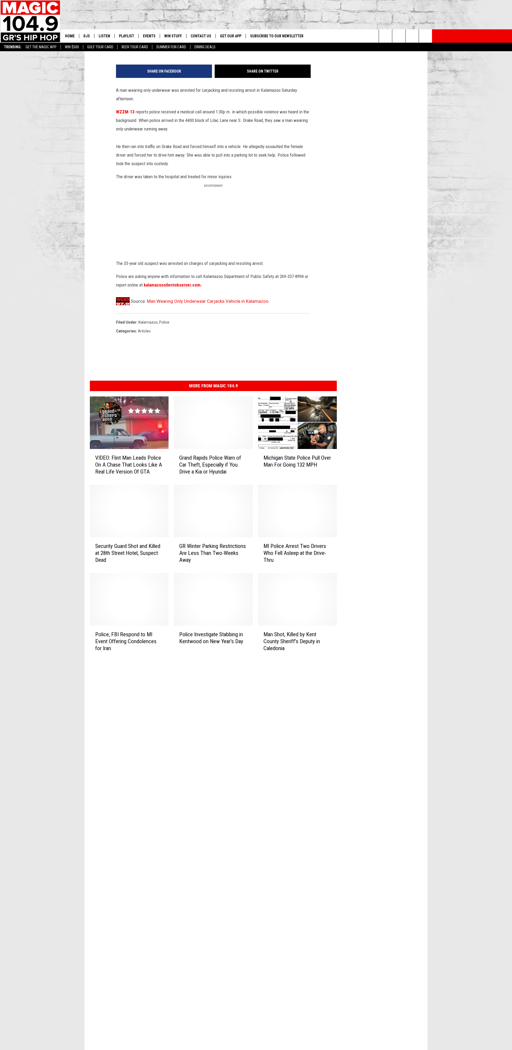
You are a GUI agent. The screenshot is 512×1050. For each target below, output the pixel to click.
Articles (144, 331)
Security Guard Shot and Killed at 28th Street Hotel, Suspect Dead (127, 553)
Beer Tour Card (135, 47)
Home (70, 36)
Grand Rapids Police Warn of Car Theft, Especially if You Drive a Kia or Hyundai (210, 464)
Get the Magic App (41, 47)
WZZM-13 (125, 111)
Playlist (126, 36)
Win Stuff (173, 36)
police (164, 322)
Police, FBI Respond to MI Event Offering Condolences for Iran (126, 641)
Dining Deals (204, 47)
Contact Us (201, 36)
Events (149, 36)
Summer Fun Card (171, 47)
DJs (86, 36)
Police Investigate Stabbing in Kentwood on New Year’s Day (211, 637)
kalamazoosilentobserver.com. (173, 285)
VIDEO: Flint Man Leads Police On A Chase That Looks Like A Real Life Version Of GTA (128, 464)
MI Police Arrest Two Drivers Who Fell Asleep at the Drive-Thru (294, 553)
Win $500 (72, 47)
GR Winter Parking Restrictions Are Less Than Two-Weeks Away (212, 553)
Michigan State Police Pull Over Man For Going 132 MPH (297, 461)
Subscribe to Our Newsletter (276, 36)
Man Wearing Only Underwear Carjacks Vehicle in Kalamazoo (208, 301)
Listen (104, 36)
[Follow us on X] (425, 36)
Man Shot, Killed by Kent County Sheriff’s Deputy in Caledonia (291, 641)
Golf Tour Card (100, 47)
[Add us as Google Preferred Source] (398, 36)
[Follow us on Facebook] (412, 36)
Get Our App (230, 36)
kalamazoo (148, 322)
